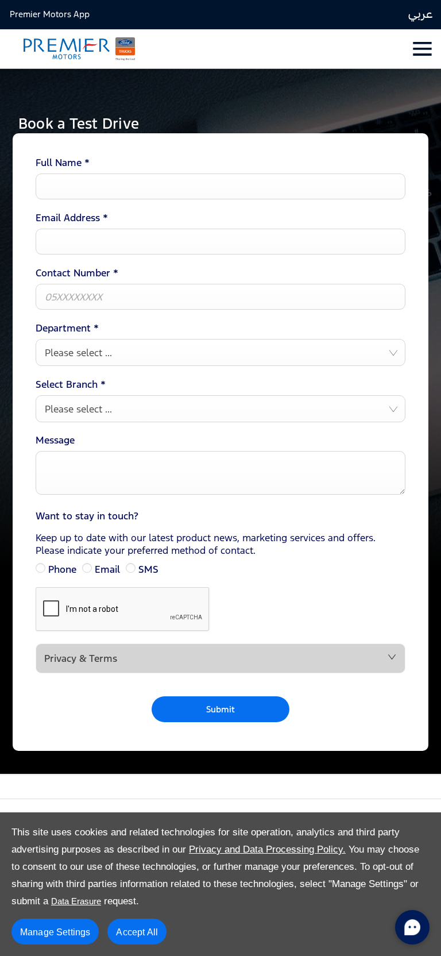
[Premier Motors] (61, 49)
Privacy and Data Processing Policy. (267, 849)
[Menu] (421, 48)
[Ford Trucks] (125, 48)
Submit (220, 709)
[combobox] (220, 352)
